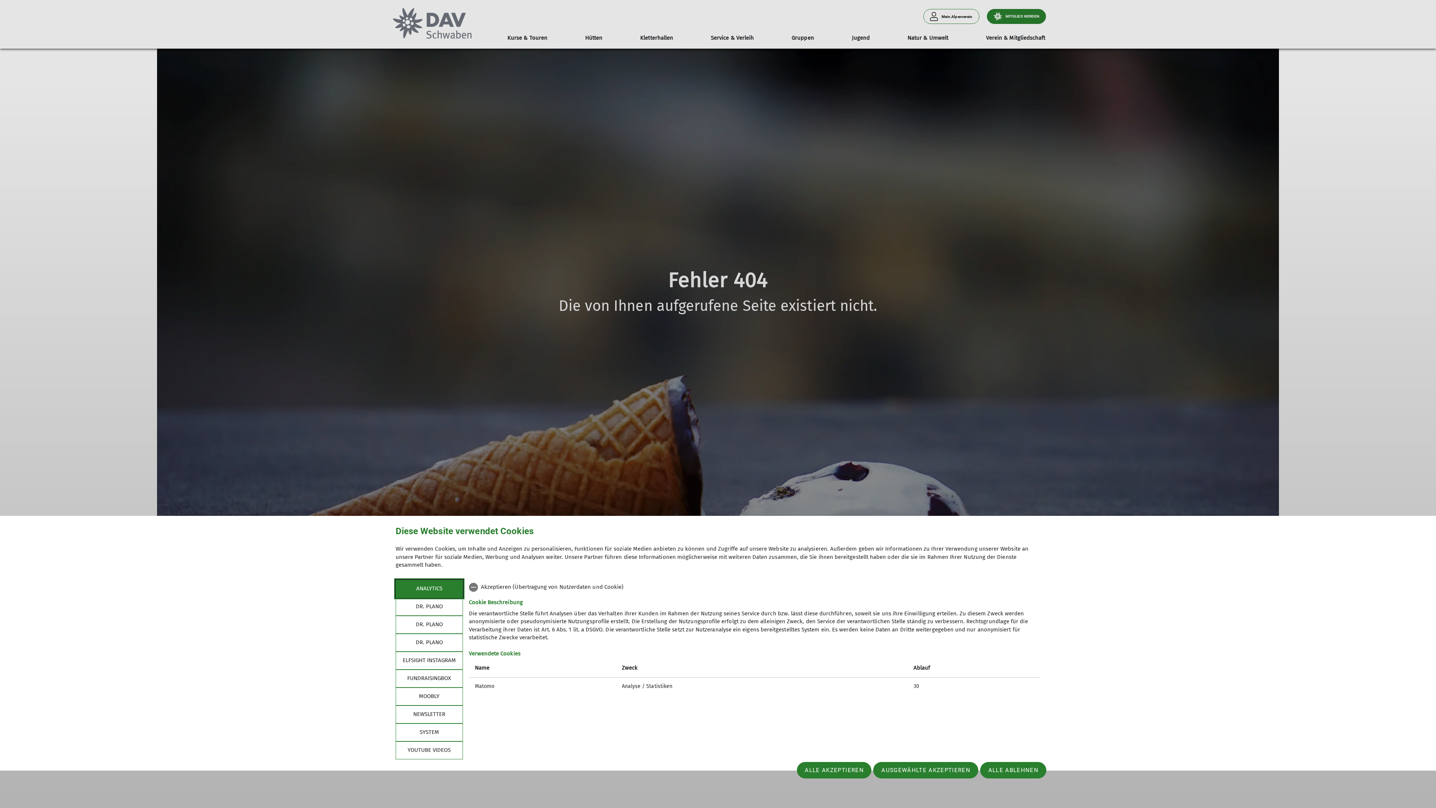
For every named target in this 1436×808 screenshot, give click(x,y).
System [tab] (429, 732)
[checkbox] (755, 587)
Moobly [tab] (429, 696)
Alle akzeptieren (834, 770)
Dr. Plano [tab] (429, 606)
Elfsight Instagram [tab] (429, 660)
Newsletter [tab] (429, 714)
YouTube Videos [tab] (429, 750)
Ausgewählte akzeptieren (925, 770)
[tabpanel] (755, 637)
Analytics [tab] (429, 588)
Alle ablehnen (1013, 770)
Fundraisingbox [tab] (429, 678)
